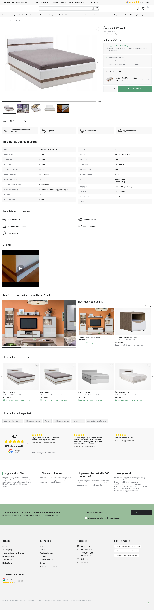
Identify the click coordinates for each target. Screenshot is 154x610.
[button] (138, 8)
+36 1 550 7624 (86, 550)
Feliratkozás (141, 513)
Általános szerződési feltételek (57, 600)
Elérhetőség (7, 563)
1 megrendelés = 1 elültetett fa (14, 553)
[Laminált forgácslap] (132, 187)
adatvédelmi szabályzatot (110, 518)
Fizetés (42, 550)
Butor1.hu (6, 21)
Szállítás (43, 546)
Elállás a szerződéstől (48, 566)
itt (120, 154)
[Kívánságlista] (143, 8)
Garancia (43, 556)
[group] (47, 442)
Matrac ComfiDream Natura (126, 78)
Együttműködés (8, 556)
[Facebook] (137, 600)
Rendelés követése (47, 553)
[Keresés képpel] (93, 8)
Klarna (42, 563)
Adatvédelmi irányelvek (33, 600)
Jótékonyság (7, 550)
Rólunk (5, 546)
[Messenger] (147, 605)
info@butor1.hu (86, 559)
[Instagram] (141, 600)
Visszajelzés (7, 560)
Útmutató (118, 202)
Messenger (84, 562)
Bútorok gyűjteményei (19, 21)
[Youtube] (145, 600)
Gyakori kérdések (46, 560)
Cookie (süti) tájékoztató (81, 600)
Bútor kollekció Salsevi (37, 21)
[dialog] (129, 48)
